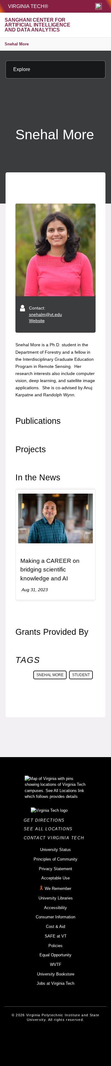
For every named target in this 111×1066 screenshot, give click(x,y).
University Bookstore (55, 974)
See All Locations (50, 829)
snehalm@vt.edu (45, 314)
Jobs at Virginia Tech (55, 983)
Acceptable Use (55, 878)
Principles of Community (55, 859)
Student (81, 675)
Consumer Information (55, 917)
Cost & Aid (55, 926)
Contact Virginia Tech (56, 838)
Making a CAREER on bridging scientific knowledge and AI (50, 570)
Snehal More (17, 44)
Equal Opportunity (55, 955)
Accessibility (55, 907)
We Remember (58, 888)
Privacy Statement (55, 868)
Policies (55, 945)
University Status (55, 849)
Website (37, 320)
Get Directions (46, 820)
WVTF (55, 964)
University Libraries (56, 898)
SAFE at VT (56, 936)
